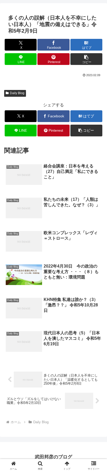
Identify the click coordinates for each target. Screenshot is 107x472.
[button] (86, 59)
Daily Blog (17, 93)
